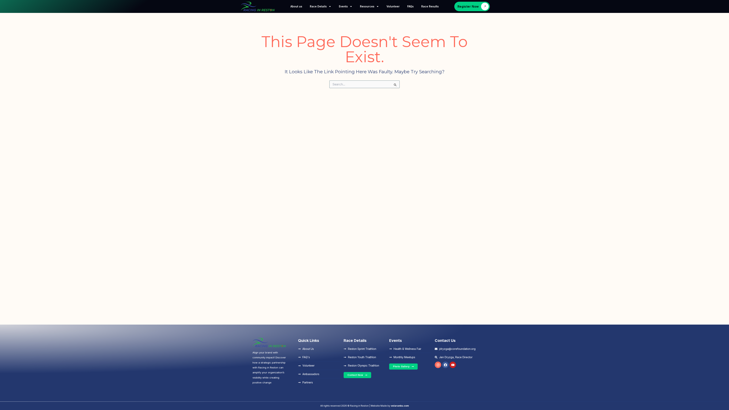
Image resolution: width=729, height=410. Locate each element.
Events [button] (343, 6)
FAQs (410, 6)
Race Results (430, 6)
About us (296, 6)
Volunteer (393, 6)
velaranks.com (400, 405)
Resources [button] (367, 6)
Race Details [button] (318, 6)
